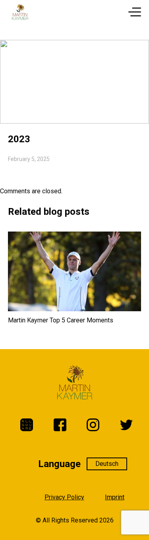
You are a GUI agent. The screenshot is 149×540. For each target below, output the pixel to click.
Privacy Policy (64, 497)
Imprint (114, 497)
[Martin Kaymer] (20, 12)
